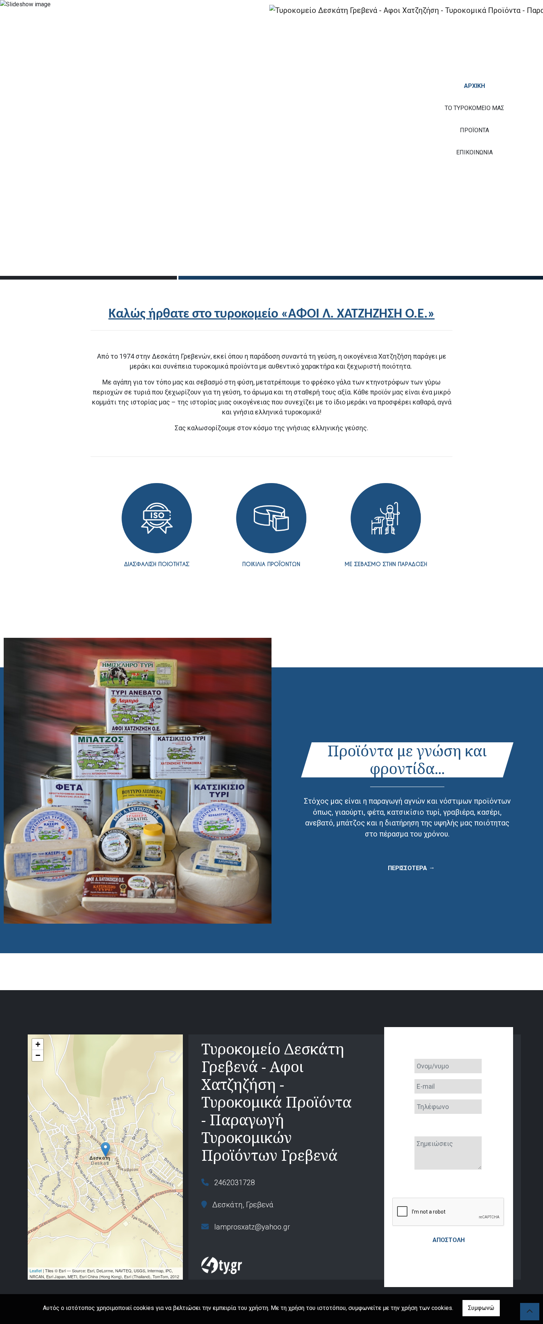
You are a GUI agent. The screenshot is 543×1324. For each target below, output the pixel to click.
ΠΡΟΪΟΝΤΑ (474, 130)
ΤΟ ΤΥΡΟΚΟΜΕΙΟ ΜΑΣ (474, 108)
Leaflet (36, 1270)
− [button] (37, 1055)
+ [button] (37, 1044)
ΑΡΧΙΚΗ (474, 85)
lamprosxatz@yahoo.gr (252, 1226)
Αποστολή (449, 1239)
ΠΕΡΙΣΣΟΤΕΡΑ (407, 868)
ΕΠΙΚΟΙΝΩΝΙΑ (474, 152)
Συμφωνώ (481, 1307)
